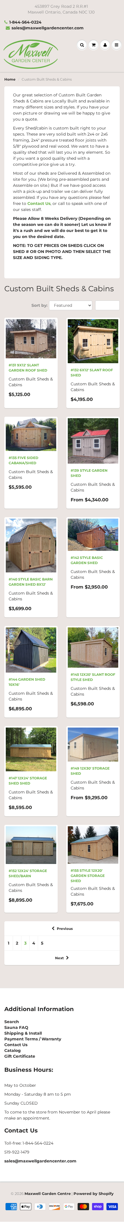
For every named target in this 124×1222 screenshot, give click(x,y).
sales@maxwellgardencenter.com (48, 28)
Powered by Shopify (94, 1193)
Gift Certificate (19, 1056)
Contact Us (38, 203)
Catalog (12, 1050)
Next (59, 958)
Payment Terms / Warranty (32, 1039)
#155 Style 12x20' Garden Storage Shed (88, 875)
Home (10, 79)
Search (11, 1021)
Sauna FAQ (16, 1027)
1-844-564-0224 (25, 22)
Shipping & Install (23, 1033)
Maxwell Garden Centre (48, 1193)
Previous (65, 928)
